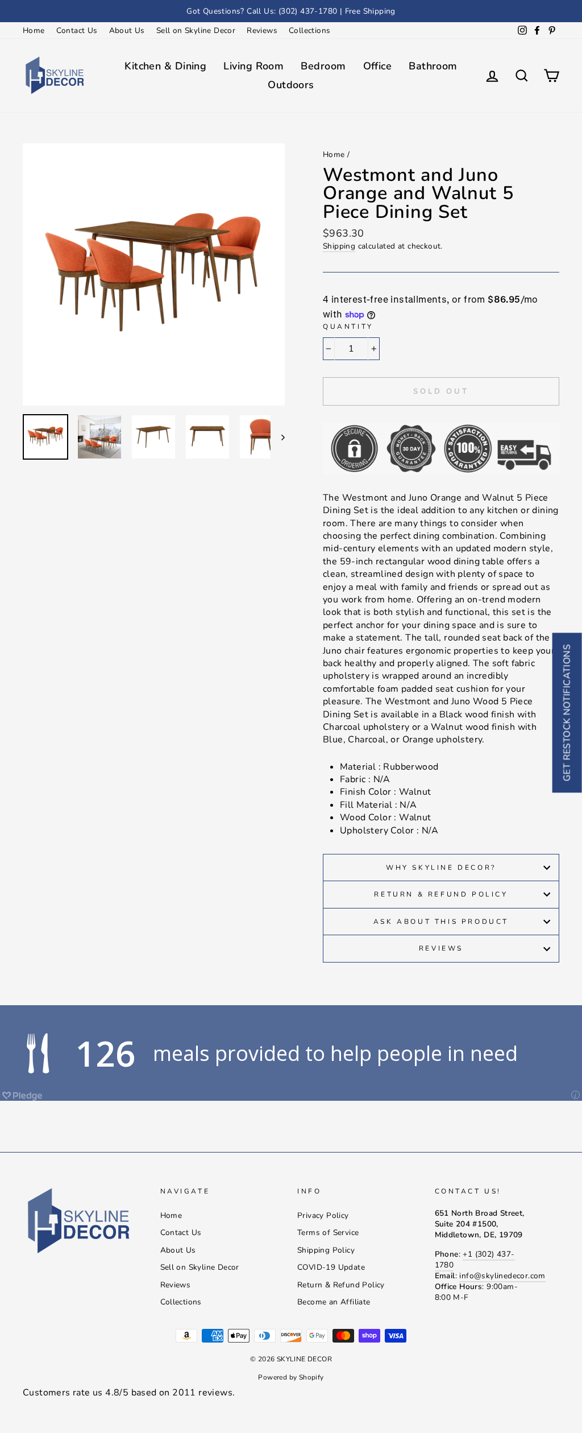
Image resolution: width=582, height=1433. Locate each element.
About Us (127, 30)
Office (377, 66)
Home (34, 30)
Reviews (262, 30)
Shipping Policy (326, 1250)
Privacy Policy (323, 1215)
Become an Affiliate (334, 1301)
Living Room (253, 66)
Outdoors (291, 85)
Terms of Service (328, 1232)
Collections (309, 30)
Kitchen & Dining (165, 66)
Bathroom (433, 66)
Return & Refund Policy (441, 894)
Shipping (339, 246)
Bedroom (323, 66)
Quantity (348, 326)
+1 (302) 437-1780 (475, 1259)
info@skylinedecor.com (502, 1275)
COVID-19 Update (331, 1267)
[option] (291, 11)
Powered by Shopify (290, 1377)
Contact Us (77, 30)
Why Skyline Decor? (441, 867)
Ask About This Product (441, 921)
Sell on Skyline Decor (195, 30)
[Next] (278, 437)
